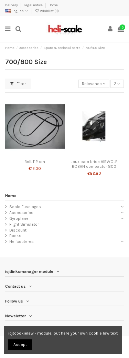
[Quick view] (43, 154)
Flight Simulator (24, 224)
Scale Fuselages (25, 206)
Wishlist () (49, 11)
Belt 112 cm (34, 161)
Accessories (21, 212)
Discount (17, 230)
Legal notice (33, 5)
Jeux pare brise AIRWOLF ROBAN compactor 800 (94, 164)
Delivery (12, 5)
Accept (20, 344)
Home (53, 5)
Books (15, 235)
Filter (20, 83)
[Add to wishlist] (27, 154)
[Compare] (35, 154)
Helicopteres (21, 241)
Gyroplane (19, 218)
